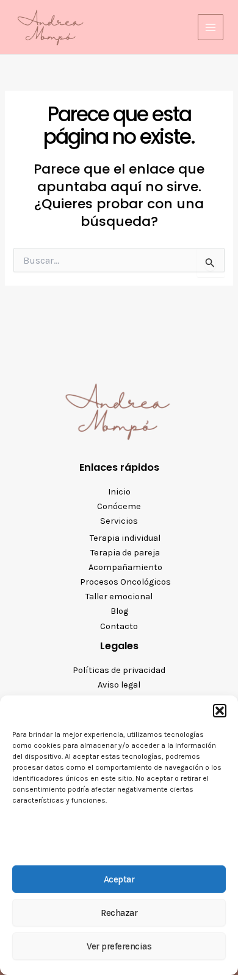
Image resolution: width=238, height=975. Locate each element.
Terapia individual (125, 538)
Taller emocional (119, 596)
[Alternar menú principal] (210, 27)
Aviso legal (119, 685)
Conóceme (119, 506)
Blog (119, 611)
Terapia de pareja (125, 552)
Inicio (119, 492)
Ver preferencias (119, 946)
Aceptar (119, 879)
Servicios (119, 521)
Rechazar (119, 912)
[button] (220, 711)
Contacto (119, 626)
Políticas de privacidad (119, 670)
